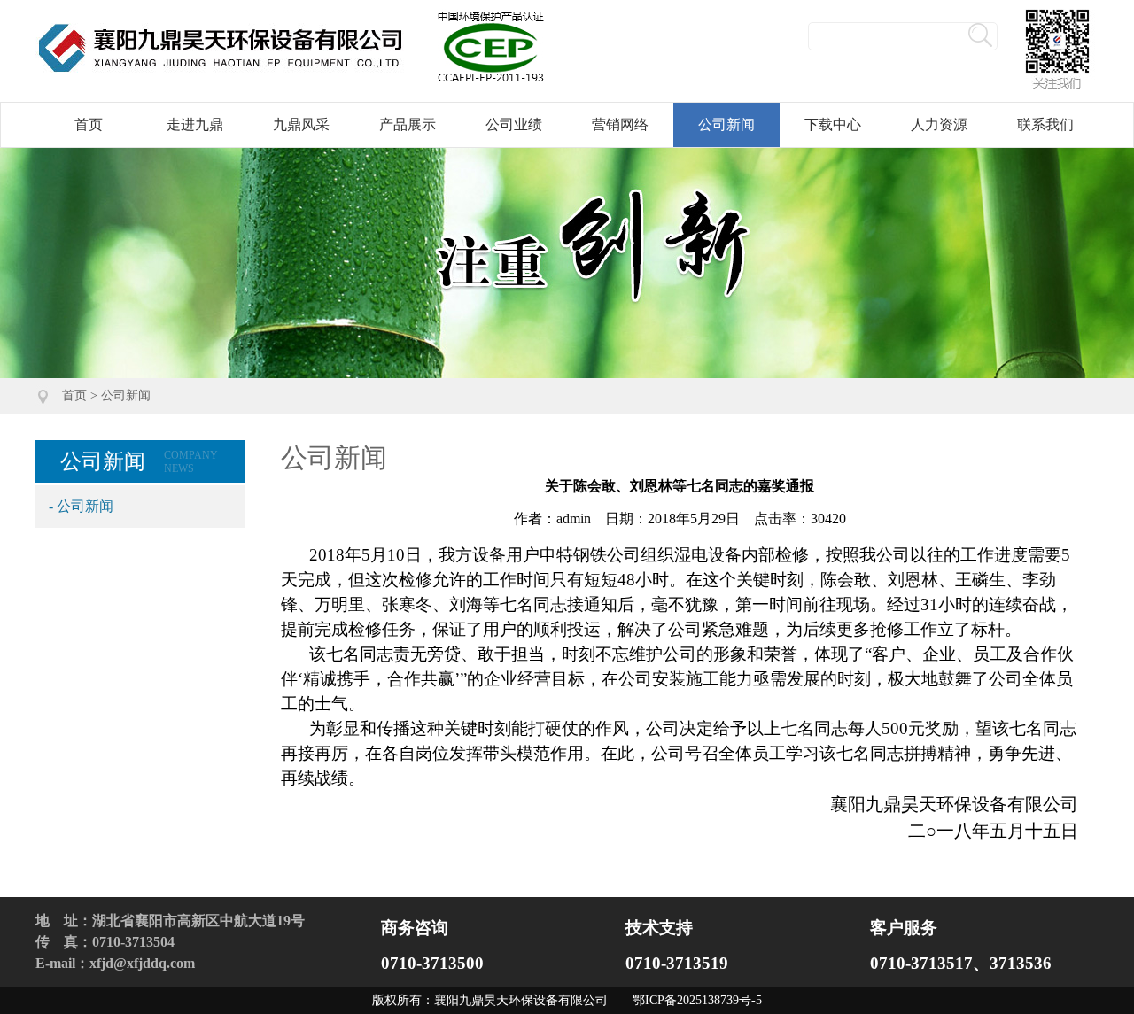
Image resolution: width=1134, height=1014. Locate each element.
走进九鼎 (195, 124)
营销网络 (620, 124)
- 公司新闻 (81, 506)
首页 (88, 124)
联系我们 (1045, 124)
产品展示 (407, 124)
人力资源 (939, 124)
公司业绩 (513, 124)
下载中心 (832, 124)
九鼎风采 (301, 124)
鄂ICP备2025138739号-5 (697, 1000)
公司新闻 (726, 124)
